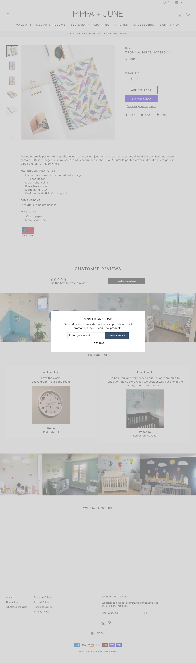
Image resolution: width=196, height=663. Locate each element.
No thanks (98, 342)
